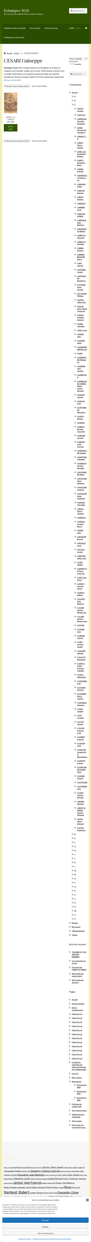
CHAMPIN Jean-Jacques (81, 368)
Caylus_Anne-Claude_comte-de (73, 1167)
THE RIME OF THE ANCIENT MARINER (79, 954)
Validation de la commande (15, 28)
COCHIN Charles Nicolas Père (82, 619)
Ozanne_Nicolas (36, 1193)
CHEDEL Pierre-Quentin (80, 511)
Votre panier (77, 1121)
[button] (87, 1200)
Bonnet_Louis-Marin (24, 1167)
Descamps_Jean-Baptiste (31, 1174)
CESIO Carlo (82, 330)
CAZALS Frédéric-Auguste (80, 317)
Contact (75, 1074)
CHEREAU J (81, 518)
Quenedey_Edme (68, 1192)
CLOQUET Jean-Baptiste (81, 601)
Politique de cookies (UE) (14, 37)
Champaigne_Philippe (12, 1171)
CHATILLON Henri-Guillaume (82, 496)
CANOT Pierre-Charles (80, 145)
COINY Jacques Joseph (80, 644)
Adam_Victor (8, 1167)
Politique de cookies (25, 1239)
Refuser (45, 1227)
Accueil (9, 53)
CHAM (79, 353)
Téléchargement (78, 931)
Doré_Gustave (63, 1175)
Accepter (45, 1220)
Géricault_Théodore (78, 1179)
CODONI (80, 625)
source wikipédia (13, 80)
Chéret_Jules (26, 1171)
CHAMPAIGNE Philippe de (81, 359)
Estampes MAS (16, 10)
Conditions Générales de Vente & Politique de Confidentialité (52, 1239)
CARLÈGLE (81, 203)
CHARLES (81, 423)
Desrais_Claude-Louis (50, 1175)
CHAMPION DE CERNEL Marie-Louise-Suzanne (82, 386)
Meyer (68, 1187)
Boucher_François (37, 1167)
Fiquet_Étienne (9, 1179)
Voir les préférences (45, 1233)
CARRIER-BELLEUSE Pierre (81, 257)
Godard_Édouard (55, 1178)
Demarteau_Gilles (78, 1171)
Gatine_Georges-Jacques (38, 1179)
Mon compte (35, 28)
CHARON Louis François (81, 444)
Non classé (76, 927)
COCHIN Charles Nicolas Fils (81, 610)
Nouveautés (76, 1082)
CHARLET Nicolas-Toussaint (81, 429)
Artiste (16, 53)
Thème (74, 935)
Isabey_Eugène (8, 1183)
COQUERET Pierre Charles (81, 696)
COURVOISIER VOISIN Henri (81, 769)
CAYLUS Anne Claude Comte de (82, 308)
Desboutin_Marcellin (10, 1175)
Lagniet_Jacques (47, 1183)
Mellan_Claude (58, 1187)
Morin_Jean (76, 1187)
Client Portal (77, 1014)
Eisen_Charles (73, 1175)
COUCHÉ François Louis (80, 730)
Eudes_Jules (83, 1175)
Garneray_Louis (22, 1178)
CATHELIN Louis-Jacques (81, 287)
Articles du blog (50, 28)
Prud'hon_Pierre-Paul (50, 1193)
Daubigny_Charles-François (45, 1170)
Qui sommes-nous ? (79, 1110)
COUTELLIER (82, 782)
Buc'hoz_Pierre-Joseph (53, 1167)
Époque (75, 923)
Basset (14, 1167)
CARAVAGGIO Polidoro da (82, 177)
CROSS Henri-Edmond (80, 821)
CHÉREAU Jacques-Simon (81, 524)
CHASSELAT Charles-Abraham (82, 465)
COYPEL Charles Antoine (80, 795)
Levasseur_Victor (24, 1187)
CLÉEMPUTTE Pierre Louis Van (82, 571)
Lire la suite (10, 127)
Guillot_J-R (66, 1179)
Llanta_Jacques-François (42, 1187)
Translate (77, 64)
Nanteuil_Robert (16, 1192)
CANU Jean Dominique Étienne (81, 154)
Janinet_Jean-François (27, 1182)
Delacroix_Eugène (65, 1171)
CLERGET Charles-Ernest (81, 586)
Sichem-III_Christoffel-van (60, 1196)
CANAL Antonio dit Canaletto (81, 130)
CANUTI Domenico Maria (81, 162)
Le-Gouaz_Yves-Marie (62, 1183)
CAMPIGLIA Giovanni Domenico (81, 121)
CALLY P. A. (81, 115)
